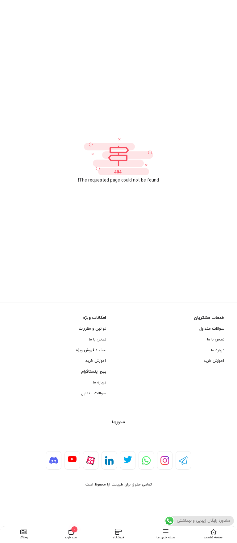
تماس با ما (215, 339)
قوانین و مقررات (92, 328)
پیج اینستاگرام (93, 371)
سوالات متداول (211, 328)
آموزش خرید (214, 361)
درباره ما (217, 350)
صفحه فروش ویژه (91, 350)
